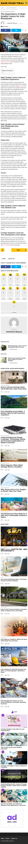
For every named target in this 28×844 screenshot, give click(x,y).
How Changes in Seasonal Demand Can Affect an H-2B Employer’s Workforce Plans (13, 671)
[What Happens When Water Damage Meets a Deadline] (14, 455)
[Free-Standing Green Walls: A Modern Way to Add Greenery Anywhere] (14, 401)
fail (3, 298)
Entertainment (4, 547)
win (24, 285)
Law (2, 667)
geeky (10, 298)
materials (21, 86)
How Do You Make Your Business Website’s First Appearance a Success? (13, 804)
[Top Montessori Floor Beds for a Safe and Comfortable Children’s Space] (14, 504)
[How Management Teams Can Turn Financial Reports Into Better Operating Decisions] (14, 688)
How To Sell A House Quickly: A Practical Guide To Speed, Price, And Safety (14, 610)
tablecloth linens (5, 61)
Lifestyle (3, 637)
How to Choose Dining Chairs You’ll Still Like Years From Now (13, 388)
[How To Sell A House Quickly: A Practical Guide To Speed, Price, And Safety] (14, 596)
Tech (2, 577)
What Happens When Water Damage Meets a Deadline (12, 466)
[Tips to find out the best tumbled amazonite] (14, 739)
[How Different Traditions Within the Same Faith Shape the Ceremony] (14, 626)
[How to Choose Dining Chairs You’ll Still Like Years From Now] (14, 377)
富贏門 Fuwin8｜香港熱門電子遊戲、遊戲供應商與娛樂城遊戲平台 (14, 550)
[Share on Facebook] (6, 30)
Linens (4, 258)
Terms (2, 838)
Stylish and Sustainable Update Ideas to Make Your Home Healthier (17, 359)
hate (24, 298)
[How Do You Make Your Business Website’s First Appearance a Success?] (14, 795)
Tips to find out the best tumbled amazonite (11, 748)
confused (14, 312)
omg (17, 285)
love (17, 298)
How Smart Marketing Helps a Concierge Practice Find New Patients (14, 580)
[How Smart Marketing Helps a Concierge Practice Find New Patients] (14, 566)
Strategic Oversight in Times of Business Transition (14, 766)
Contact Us (14, 838)
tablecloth (11, 258)
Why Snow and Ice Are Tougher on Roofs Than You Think (13, 490)
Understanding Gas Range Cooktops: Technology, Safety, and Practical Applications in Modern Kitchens (13, 440)
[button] (26, 2)
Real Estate (3, 607)
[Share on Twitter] (16, 30)
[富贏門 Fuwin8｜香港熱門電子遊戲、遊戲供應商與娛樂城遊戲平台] (14, 536)
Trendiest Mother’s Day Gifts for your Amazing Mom (12, 729)
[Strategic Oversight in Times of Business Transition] (14, 757)
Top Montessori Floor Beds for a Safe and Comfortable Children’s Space (14, 515)
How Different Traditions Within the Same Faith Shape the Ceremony (14, 640)
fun (4, 285)
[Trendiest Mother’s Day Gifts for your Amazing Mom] (14, 721)
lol (10, 285)
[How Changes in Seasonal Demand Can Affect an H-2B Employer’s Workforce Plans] (14, 656)
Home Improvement (8, 11)
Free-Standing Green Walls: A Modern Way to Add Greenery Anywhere (13, 413)
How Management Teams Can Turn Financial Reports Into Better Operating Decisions (13, 702)
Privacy (7, 838)
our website (6, 245)
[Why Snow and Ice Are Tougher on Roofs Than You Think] (14, 479)
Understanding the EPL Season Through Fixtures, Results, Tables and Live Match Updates (14, 785)
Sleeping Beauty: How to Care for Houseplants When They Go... (17, 346)
